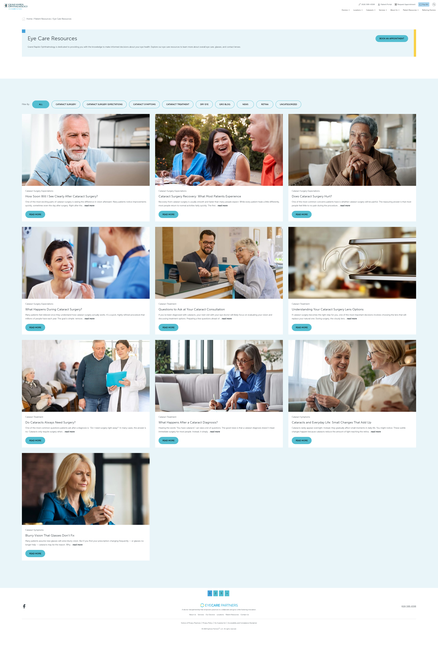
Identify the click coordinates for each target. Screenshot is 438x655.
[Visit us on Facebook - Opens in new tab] (24, 606)
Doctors (345, 10)
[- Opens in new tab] (219, 605)
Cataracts (370, 10)
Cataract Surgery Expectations (105, 104)
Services (382, 10)
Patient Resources (410, 10)
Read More (35, 214)
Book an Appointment (391, 38)
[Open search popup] (434, 4)
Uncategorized (288, 104)
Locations (357, 10)
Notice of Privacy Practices (191, 623)
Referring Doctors (429, 10)
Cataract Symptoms (144, 104)
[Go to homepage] (16, 7)
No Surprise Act (220, 623)
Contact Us (245, 615)
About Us (394, 10)
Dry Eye (204, 104)
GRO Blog (224, 104)
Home (29, 19)
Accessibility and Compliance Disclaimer (242, 623)
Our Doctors (210, 615)
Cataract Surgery (66, 104)
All (41, 104)
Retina (264, 104)
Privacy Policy (207, 623)
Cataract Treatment (177, 104)
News (245, 104)
